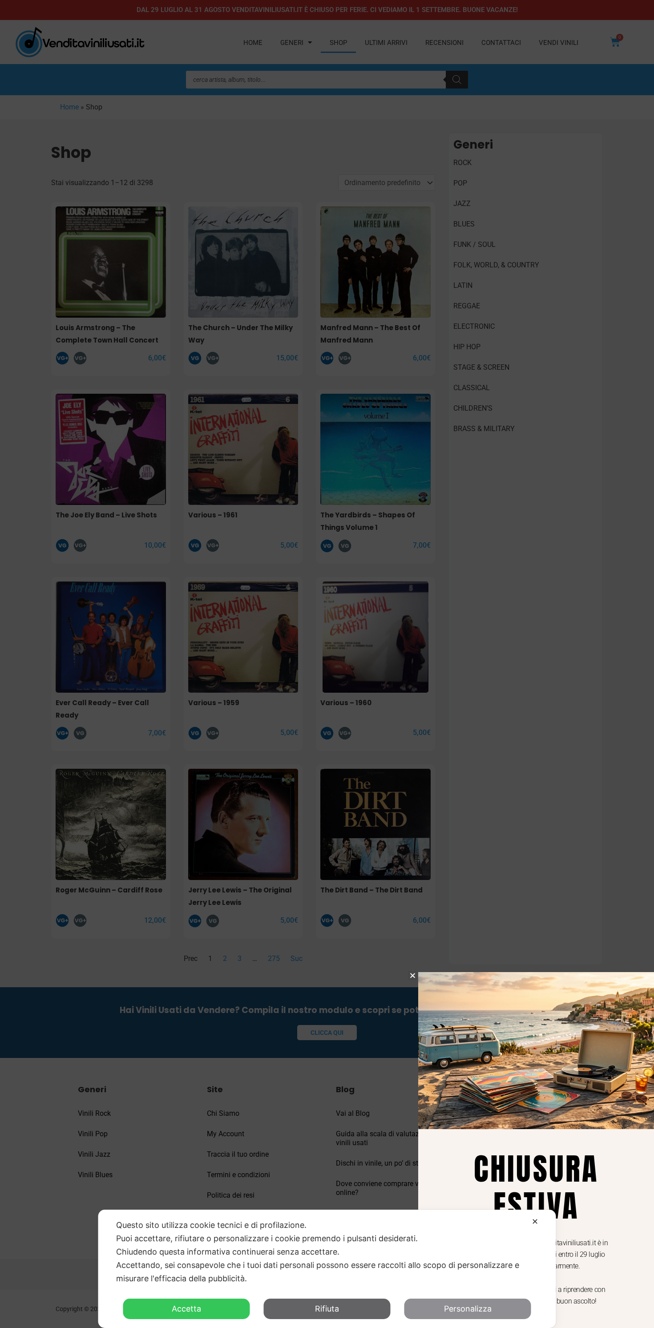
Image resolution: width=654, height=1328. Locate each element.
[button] (412, 975)
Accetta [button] (186, 1308)
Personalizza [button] (468, 1308)
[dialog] (327, 1269)
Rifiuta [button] (327, 1308)
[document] (327, 664)
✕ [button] (535, 1221)
